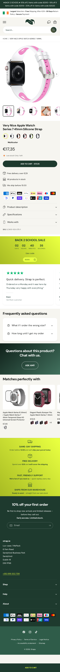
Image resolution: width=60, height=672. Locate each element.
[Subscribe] (50, 525)
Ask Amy (30, 365)
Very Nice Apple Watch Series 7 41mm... (26, 39)
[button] (4, 22)
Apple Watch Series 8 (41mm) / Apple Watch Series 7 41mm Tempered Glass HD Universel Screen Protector (15, 416)
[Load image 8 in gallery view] (21, 111)
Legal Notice (44, 640)
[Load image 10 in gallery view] (45, 111)
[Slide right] (56, 74)
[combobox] (30, 29)
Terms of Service (30, 640)
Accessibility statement (27, 643)
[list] (30, 13)
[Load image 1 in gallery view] (8, 111)
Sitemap (42, 643)
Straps (33, 649)
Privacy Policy (16, 640)
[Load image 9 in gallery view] (33, 111)
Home (5, 39)
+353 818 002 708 (11, 573)
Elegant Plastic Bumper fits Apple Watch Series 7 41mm (41, 413)
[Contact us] (49, 22)
